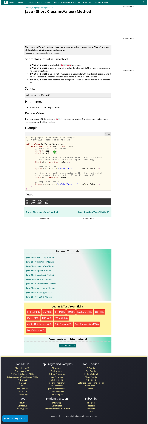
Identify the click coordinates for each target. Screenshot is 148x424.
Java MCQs (47, 312)
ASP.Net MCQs (61, 318)
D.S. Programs (57, 380)
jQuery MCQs (33, 318)
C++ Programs (57, 371)
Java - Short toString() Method (39, 292)
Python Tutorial (91, 374)
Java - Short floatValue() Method (40, 262)
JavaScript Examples (57, 388)
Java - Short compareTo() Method (40, 266)
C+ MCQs (22, 385)
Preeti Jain (31, 53)
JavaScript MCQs (84, 312)
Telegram (91, 403)
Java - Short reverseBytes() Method (41, 283)
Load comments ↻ (68, 345)
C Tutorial (91, 368)
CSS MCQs (99, 312)
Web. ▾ (39, 2)
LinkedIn (91, 408)
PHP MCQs (47, 318)
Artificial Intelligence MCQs (39, 324)
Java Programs (57, 377)
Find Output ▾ (78, 2)
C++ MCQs (60, 312)
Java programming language (42, 8)
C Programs (57, 368)
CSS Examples (57, 394)
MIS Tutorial (91, 380)
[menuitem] (12, 2)
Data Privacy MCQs (63, 324)
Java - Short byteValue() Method (40, 257)
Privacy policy (22, 408)
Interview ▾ (67, 2)
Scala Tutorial (91, 385)
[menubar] (60, 2)
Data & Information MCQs (87, 324)
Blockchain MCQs (22, 371)
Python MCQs (33, 312)
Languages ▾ (31, 2)
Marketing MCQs (22, 368)
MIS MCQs (22, 380)
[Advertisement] (42, 28)
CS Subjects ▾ (97, 2)
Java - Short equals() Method (38, 270)
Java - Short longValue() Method (93, 212)
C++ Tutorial (91, 371)
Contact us (22, 406)
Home (11, 2)
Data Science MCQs (36, 330)
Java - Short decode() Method (39, 279)
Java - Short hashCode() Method (40, 275)
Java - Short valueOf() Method (39, 297)
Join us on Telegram (13, 418)
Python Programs (57, 374)
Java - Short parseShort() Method (40, 288)
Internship (56, 403)
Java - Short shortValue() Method (43, 212)
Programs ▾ (48, 2)
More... (91, 388)
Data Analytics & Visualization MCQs (22, 377)
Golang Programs (57, 383)
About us (22, 403)
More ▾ (106, 2)
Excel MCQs (22, 394)
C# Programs (57, 385)
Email (91, 411)
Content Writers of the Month (57, 408)
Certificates (57, 406)
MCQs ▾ (88, 2)
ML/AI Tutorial (91, 377)
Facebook (91, 406)
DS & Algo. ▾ (19, 2)
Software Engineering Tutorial (91, 383)
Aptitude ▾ (58, 2)
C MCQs (71, 312)
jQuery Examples (56, 391)
